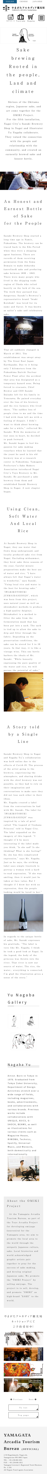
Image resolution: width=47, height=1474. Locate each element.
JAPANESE (37, 1)
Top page (23, 1415)
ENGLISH (10, 1)
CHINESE (24, 1)
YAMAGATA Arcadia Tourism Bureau (22, 1442)
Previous (17, 1399)
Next (32, 1399)
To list (23, 1407)
